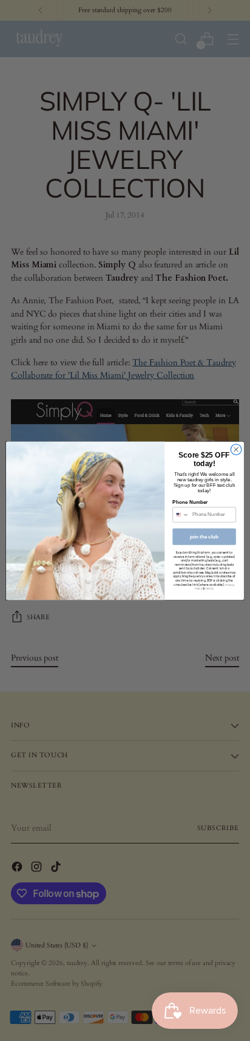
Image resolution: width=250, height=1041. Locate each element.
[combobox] (181, 514)
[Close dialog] (236, 449)
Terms (209, 588)
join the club (204, 536)
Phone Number (190, 502)
